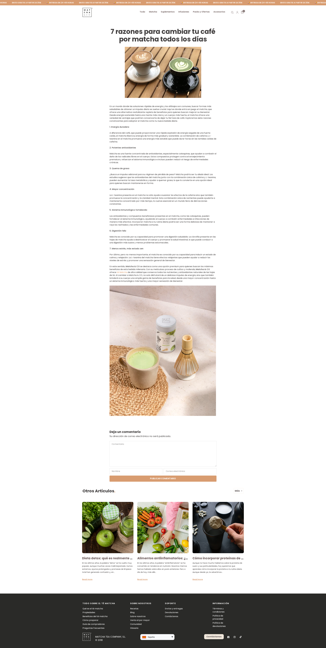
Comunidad (136, 624)
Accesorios (219, 11)
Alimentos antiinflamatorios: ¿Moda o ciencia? (174, 558)
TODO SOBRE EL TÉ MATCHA (99, 603)
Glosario (134, 628)
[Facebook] (228, 637)
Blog (132, 612)
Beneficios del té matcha (95, 616)
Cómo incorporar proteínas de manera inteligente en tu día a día (244, 558)
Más (237, 490)
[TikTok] (240, 637)
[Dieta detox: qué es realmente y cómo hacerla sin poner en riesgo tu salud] (107, 527)
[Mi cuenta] (237, 12)
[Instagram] (234, 637)
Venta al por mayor (140, 620)
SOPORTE (170, 603)
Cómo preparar (90, 620)
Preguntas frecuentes (93, 628)
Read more (87, 579)
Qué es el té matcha (93, 608)
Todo (142, 11)
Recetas (134, 608)
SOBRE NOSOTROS (140, 603)
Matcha (153, 11)
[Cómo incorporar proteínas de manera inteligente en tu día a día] (218, 527)
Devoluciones (171, 612)
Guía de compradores (94, 624)
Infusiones (183, 11)
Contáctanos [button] (213, 636)
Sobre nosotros (138, 616)
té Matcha (122, 272)
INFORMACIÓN (221, 603)
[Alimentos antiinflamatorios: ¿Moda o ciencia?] (163, 527)
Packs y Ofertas (201, 11)
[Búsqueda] (232, 12)
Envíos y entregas (174, 608)
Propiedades (89, 612)
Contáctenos (171, 616)
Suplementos (168, 11)
